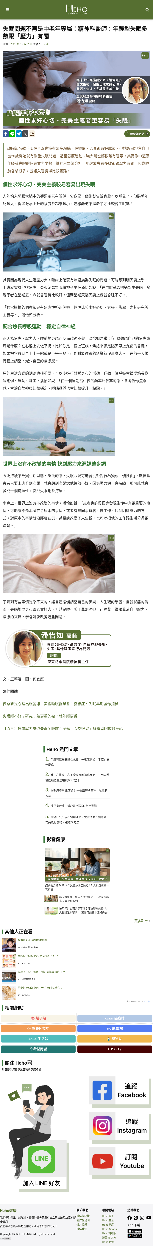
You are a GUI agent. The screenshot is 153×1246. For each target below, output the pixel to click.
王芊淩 (45, 44)
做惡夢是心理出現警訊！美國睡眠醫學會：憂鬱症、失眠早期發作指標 (60, 704)
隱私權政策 (83, 1216)
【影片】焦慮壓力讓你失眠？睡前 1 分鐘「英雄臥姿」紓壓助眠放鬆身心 (63, 729)
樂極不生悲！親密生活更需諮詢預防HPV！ (42, 971)
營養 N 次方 (109, 1237)
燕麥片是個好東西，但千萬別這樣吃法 (40, 987)
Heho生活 (108, 1220)
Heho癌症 (108, 1224)
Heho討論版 (109, 1233)
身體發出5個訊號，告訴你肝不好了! (38, 955)
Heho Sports (109, 1228)
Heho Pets (108, 1241)
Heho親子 (108, 1216)
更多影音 (141, 921)
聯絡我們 (81, 1228)
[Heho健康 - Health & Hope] (76, 10)
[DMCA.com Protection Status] (5, 1238)
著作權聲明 (83, 1220)
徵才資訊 (81, 1224)
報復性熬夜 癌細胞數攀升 (32, 940)
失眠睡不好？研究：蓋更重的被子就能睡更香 (40, 716)
